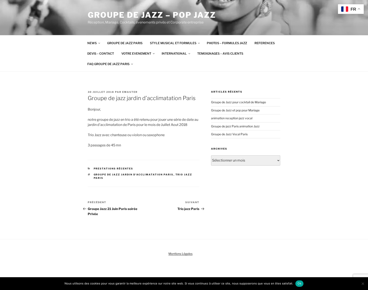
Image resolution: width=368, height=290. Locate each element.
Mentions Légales (180, 253)
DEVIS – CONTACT (100, 53)
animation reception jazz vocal (231, 118)
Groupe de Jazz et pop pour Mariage (235, 110)
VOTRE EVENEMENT (136, 53)
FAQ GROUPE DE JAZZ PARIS (108, 64)
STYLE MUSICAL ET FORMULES (173, 43)
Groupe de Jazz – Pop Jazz (152, 15)
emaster (130, 91)
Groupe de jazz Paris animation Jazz (235, 126)
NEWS (92, 43)
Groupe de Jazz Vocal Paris (229, 134)
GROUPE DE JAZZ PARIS (124, 43)
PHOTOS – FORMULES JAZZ (227, 43)
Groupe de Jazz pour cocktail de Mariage (238, 102)
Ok (299, 283)
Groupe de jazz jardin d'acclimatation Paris (134, 174)
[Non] (363, 283)
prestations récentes (113, 168)
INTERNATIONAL (174, 53)
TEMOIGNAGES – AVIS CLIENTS (220, 53)
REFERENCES (264, 43)
